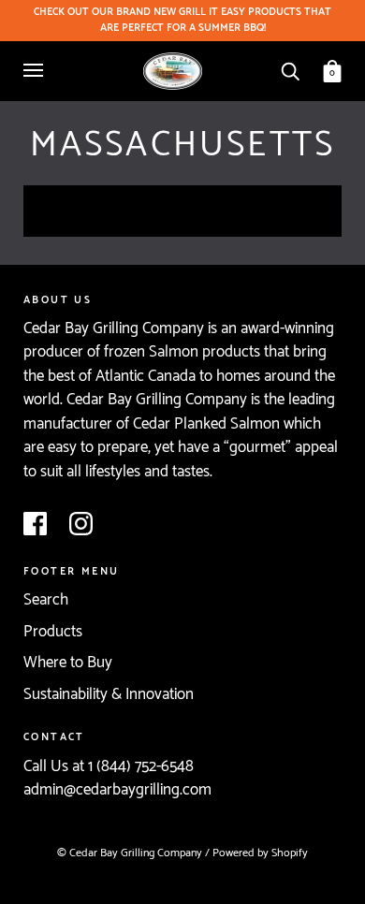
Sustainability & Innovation (108, 694)
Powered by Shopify (260, 853)
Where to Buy (67, 662)
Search (45, 600)
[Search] (290, 70)
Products (52, 632)
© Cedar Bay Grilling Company (131, 853)
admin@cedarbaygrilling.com (117, 790)
